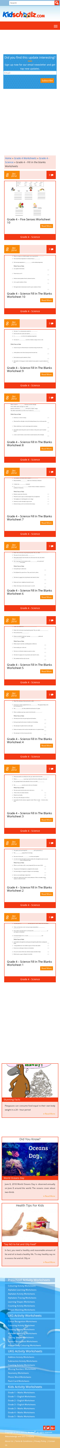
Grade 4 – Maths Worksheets (21, 1412)
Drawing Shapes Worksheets (21, 1329)
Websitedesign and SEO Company (19, 1436)
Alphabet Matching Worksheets (22, 1333)
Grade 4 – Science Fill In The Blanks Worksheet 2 (29, 888)
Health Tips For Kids (30, 1205)
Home (8, 158)
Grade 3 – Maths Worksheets (21, 1408)
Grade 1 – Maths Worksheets (21, 1392)
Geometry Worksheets (18, 1373)
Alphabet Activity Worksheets (21, 1293)
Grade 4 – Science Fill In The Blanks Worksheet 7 (29, 517)
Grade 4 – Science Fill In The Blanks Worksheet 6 (29, 592)
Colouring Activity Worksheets (22, 1285)
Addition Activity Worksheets (21, 1357)
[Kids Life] (23, 15)
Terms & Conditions (23, 1441)
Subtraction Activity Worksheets (22, 1361)
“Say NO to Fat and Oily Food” (20, 1244)
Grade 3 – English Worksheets (22, 1404)
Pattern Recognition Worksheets (23, 1341)
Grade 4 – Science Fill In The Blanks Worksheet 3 (29, 814)
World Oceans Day (14, 1178)
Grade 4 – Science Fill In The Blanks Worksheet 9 (29, 369)
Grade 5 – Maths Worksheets (21, 1416)
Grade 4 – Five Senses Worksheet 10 (28, 220)
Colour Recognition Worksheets (22, 1321)
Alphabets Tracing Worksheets (22, 1297)
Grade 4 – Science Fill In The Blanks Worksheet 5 (29, 666)
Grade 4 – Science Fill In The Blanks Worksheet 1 (29, 963)
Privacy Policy (40, 1441)
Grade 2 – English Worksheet (21, 1400)
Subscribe (47, 80)
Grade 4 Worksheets (25, 158)
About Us (9, 1441)
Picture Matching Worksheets (21, 1309)
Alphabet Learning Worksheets (22, 1289)
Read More (47, 226)
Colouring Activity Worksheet (21, 1325)
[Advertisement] (18, 42)
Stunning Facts (12, 1099)
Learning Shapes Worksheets (21, 1301)
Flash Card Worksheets (18, 1381)
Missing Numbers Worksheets (22, 1369)
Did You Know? (30, 1139)
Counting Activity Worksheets (21, 1305)
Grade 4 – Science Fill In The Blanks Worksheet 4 (29, 740)
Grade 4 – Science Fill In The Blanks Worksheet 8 (29, 443)
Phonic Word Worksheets (19, 1377)
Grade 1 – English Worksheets (22, 1396)
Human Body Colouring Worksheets (24, 1345)
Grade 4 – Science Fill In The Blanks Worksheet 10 (29, 295)
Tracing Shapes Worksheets (21, 1337)
